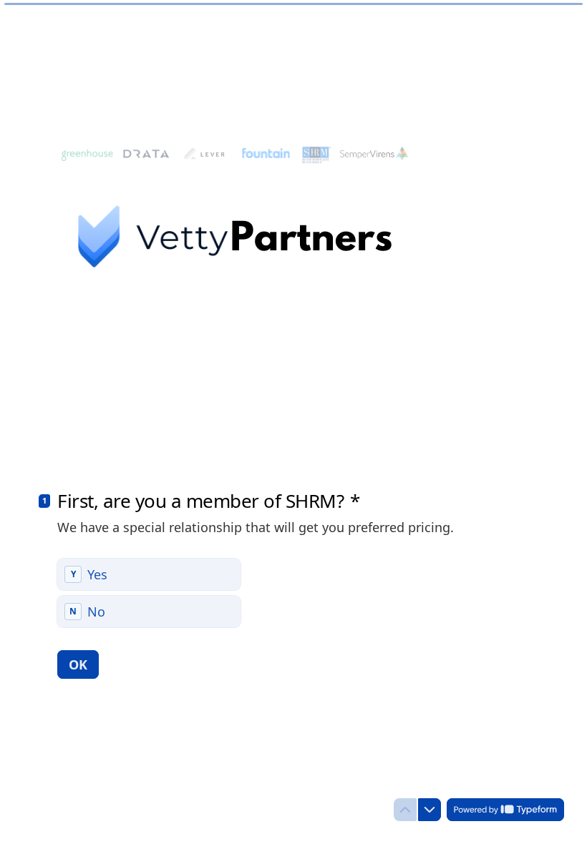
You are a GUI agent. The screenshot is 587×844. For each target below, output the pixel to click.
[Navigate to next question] (429, 809)
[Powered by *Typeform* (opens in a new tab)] (505, 809)
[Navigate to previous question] (405, 809)
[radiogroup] (149, 593)
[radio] (149, 574)
